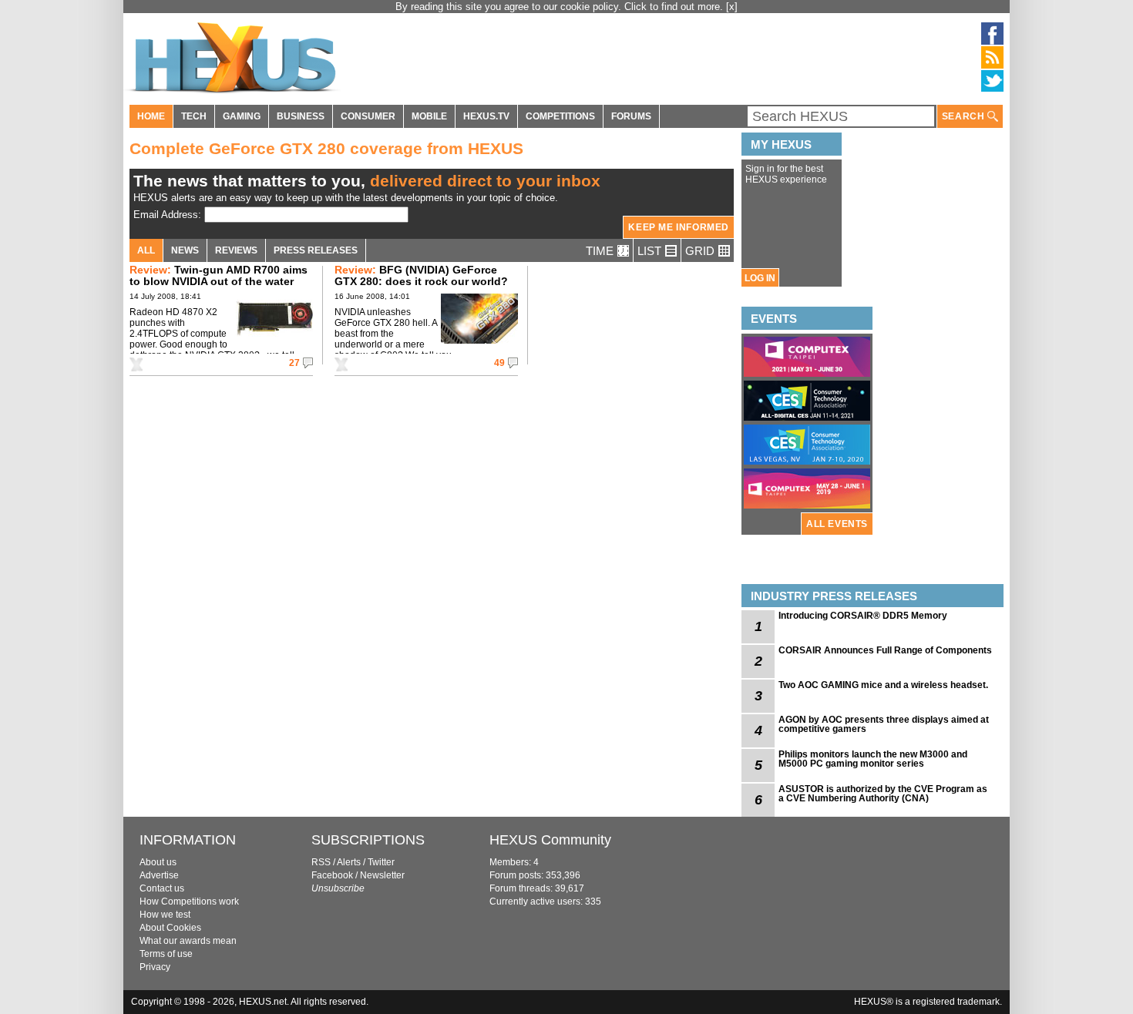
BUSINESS (300, 116)
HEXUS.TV (486, 116)
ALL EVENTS (837, 524)
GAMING (242, 116)
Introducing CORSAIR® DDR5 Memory (862, 615)
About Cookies (170, 927)
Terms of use (166, 954)
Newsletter (382, 875)
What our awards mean (188, 940)
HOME (151, 116)
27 (294, 363)
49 (499, 363)
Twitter (381, 862)
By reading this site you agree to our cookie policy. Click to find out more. (560, 6)
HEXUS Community (550, 840)
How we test (165, 914)
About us (158, 862)
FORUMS (631, 116)
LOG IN (760, 278)
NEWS (185, 250)
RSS (321, 862)
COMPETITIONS (560, 116)
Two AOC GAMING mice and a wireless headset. (883, 685)
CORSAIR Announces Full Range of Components (885, 650)
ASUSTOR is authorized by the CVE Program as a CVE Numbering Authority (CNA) (882, 793)
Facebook (332, 875)
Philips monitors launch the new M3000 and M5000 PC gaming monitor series (872, 759)
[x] (732, 6)
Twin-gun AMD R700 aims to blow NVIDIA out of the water (218, 275)
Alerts (349, 862)
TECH (194, 116)
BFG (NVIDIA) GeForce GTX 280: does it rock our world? (421, 275)
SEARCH (964, 116)
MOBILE (429, 116)
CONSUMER (368, 116)
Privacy (155, 967)
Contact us (162, 888)
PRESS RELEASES (316, 250)
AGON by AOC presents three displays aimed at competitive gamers (883, 724)
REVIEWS (236, 250)
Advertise (159, 875)
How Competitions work (189, 901)
